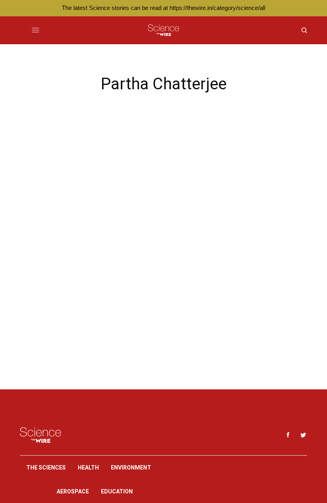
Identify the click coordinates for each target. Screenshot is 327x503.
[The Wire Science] (163, 30)
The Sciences (46, 467)
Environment (131, 467)
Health (88, 467)
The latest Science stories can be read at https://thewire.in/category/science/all (163, 7)
